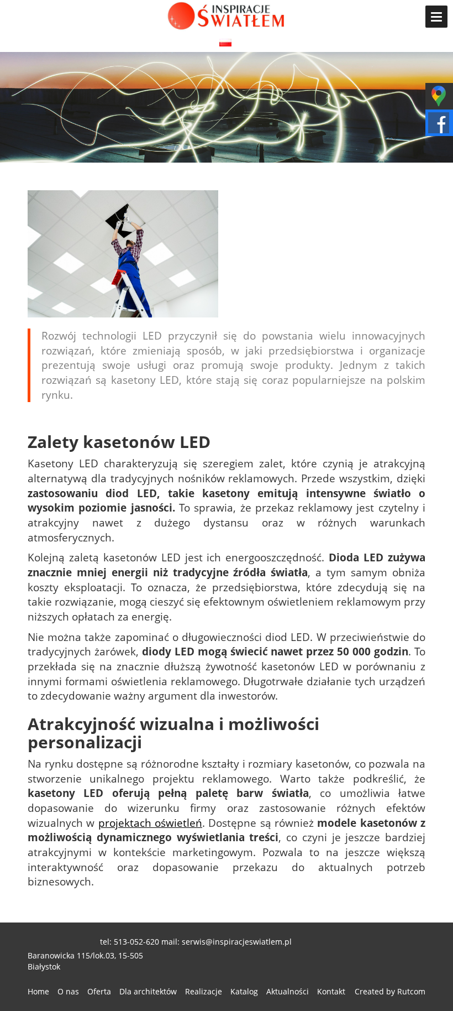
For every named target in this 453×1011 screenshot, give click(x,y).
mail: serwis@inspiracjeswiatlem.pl (226, 941)
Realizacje (203, 991)
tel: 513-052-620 (129, 941)
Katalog (244, 991)
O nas (68, 991)
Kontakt (331, 991)
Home (38, 991)
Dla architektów (148, 991)
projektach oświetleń (150, 823)
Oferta (99, 991)
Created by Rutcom (390, 991)
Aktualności (287, 991)
